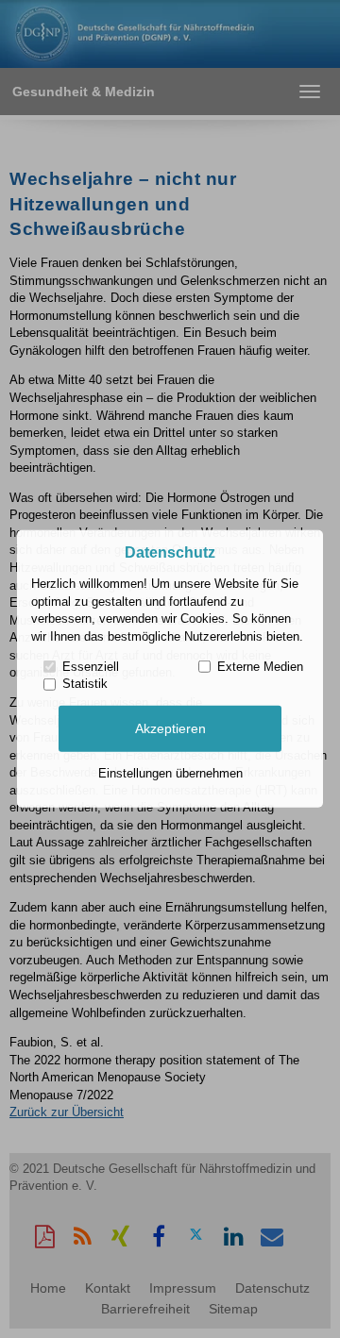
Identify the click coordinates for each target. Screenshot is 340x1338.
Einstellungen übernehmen (170, 773)
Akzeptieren (170, 728)
